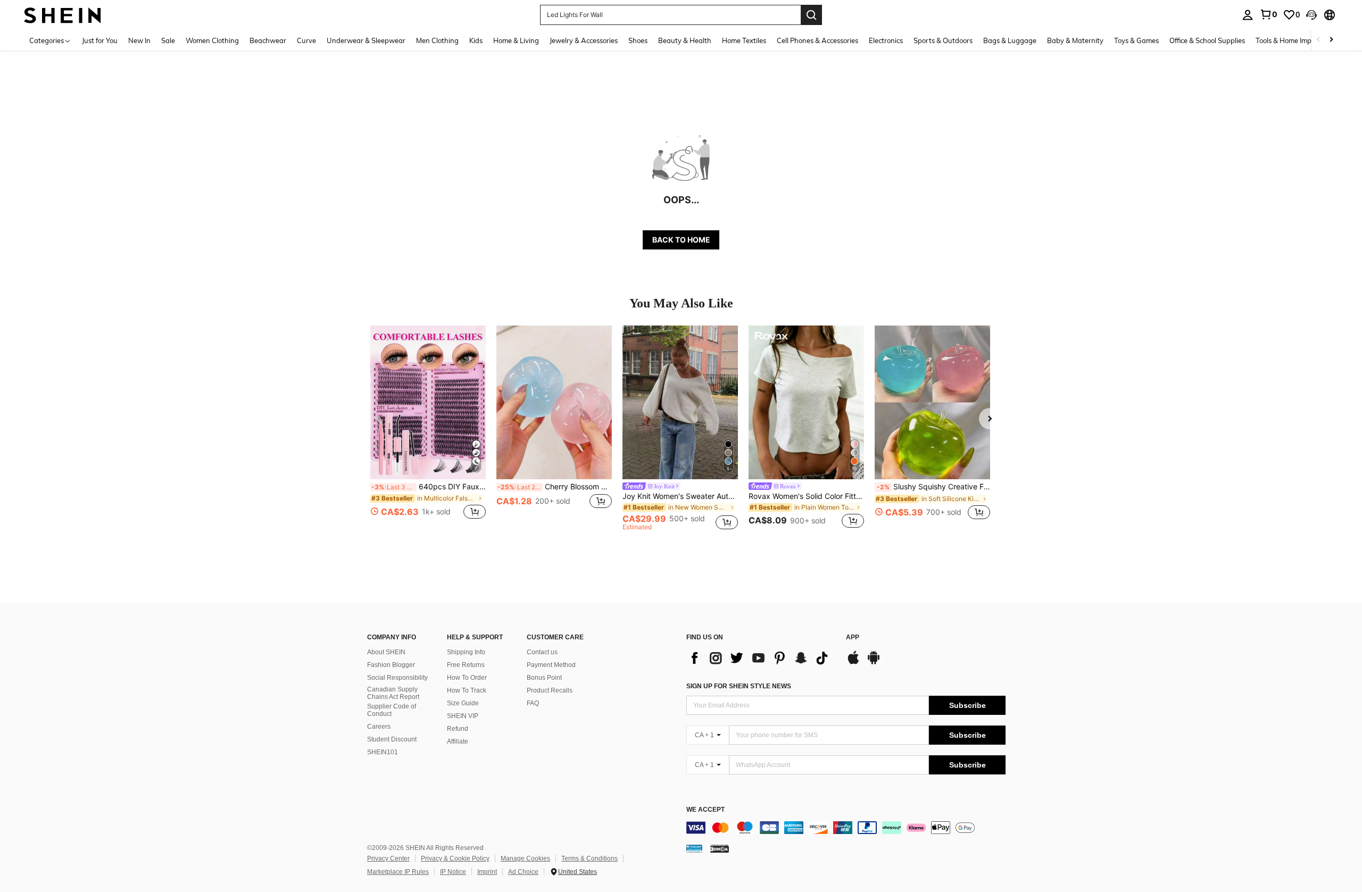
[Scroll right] (1331, 40)
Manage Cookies (525, 858)
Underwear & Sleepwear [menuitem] (366, 40)
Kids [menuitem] (476, 40)
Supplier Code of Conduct (391, 710)
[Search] (811, 15)
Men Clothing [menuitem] (437, 40)
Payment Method (551, 665)
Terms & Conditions (589, 858)
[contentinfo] (846, 827)
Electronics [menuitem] (886, 40)
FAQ (533, 703)
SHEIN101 (382, 752)
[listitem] (428, 428)
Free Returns (466, 665)
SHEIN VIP (462, 716)
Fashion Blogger (391, 665)
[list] (760, 658)
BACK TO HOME (681, 239)
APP (852, 637)
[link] (1268, 14)
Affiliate (457, 741)
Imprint (487, 872)
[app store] (853, 662)
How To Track (466, 690)
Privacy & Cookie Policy (455, 858)
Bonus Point (544, 677)
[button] (1311, 15)
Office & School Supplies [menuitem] (1207, 40)
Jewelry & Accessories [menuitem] (584, 40)
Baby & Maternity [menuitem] (1075, 40)
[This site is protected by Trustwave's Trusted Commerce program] (694, 848)
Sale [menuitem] (168, 40)
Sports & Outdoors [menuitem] (943, 40)
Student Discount (392, 739)
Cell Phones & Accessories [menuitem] (817, 40)
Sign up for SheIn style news (738, 686)
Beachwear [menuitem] (268, 40)
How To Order (467, 677)
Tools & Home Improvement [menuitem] (1299, 40)
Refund (457, 728)
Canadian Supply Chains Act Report (393, 693)
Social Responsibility (397, 677)
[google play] (873, 662)
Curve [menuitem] (306, 40)
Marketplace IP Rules (398, 872)
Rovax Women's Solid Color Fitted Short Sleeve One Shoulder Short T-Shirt (806, 496)
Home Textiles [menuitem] (744, 40)
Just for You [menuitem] (100, 40)
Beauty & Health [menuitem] (684, 40)
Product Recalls (549, 690)
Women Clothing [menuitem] (212, 40)
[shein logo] (62, 15)
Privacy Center (388, 858)
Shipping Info (466, 652)
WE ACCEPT (705, 809)
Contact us (542, 652)
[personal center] (1247, 15)
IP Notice (453, 872)
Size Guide (463, 703)
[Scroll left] (1318, 40)
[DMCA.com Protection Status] (719, 848)
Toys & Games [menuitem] (1136, 40)
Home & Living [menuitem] (516, 40)
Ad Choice (523, 872)
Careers (379, 726)
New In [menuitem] (139, 40)
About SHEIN (386, 652)
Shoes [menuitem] (637, 40)
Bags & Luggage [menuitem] (1009, 40)
